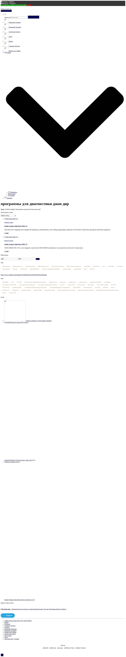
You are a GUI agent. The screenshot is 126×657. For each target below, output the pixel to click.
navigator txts (63, 282)
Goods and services (10, 634)
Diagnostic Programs (10, 629)
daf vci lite (15, 269)
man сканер (97, 287)
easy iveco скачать (67, 269)
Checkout (7, 624)
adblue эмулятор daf (30, 266)
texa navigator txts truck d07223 (9, 284)
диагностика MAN (38, 290)
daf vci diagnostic (6, 269)
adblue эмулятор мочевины (58, 266)
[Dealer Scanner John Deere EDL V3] (11, 237)
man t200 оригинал (87, 287)
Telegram (11, 1)
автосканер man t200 (26, 290)
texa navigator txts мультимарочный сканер (47, 284)
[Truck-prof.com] (6, 9)
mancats (113, 287)
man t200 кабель (76, 287)
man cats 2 (62, 284)
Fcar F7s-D (92, 269)
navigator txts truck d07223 (95, 282)
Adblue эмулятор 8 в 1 (18, 266)
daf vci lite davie (23, 269)
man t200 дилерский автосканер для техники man (36, 287)
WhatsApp (12, 3)
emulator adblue (77, 269)
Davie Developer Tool (34, 269)
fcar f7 (85, 269)
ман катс (4, 292)
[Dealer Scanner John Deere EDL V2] (11, 219)
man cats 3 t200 (81, 284)
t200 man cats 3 (5, 290)
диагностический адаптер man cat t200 (66, 290)
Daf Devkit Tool (96, 266)
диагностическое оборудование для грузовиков (35, 282)
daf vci (103, 266)
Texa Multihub (107, 282)
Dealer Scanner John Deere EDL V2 (15, 226)
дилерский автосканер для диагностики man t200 (107, 290)
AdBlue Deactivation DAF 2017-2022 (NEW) (18, 621)
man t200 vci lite (5, 287)
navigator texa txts (53, 282)
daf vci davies (120, 266)
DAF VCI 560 (111, 266)
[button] (5, 14)
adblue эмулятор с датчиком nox (74, 266)
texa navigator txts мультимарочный (27, 284)
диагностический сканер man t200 (85, 290)
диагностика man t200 (50, 290)
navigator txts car (72, 282)
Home (2, 209)
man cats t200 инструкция (102, 284)
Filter (37, 259)
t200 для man (15, 290)
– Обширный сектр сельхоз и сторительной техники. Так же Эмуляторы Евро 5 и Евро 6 (33, 609)
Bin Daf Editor (87, 266)
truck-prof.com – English (11, 639)
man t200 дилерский (16, 287)
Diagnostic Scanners (10, 630)
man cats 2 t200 (71, 284)
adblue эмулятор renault (43, 266)
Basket (6, 622)
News (6, 637)
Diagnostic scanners (8, 222)
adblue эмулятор (6, 266)
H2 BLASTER (5, 282)
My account (7, 635)
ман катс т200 (12, 292)
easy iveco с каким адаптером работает (51, 269)
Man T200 (113, 284)
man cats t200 (91, 284)
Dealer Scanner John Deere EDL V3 (15, 244)
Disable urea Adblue (10, 632)
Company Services (9, 625)
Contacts (7, 627)
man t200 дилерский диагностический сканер (60, 287)
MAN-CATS (105, 287)
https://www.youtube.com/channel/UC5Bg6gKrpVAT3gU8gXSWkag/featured (24, 275)
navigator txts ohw (83, 282)
